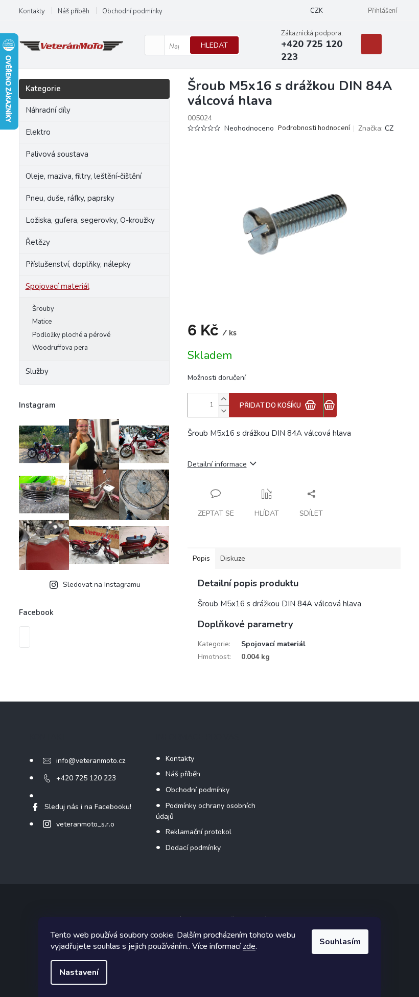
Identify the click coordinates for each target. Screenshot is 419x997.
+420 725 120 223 (86, 778)
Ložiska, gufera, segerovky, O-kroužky (90, 220)
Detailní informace (217, 464)
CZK (316, 10)
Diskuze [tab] (232, 558)
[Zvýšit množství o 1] (224, 399)
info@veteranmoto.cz (90, 761)
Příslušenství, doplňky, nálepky (78, 264)
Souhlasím (340, 941)
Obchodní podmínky (132, 11)
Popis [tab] (201, 558)
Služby (37, 371)
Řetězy (38, 242)
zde (249, 946)
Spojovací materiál (57, 286)
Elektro (38, 132)
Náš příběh (73, 11)
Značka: (375, 128)
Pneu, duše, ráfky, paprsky (70, 198)
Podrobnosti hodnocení (314, 128)
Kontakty (32, 11)
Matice (42, 321)
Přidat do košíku (270, 405)
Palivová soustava (57, 154)
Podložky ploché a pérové (71, 335)
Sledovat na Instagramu (102, 584)
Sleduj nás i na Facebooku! (87, 807)
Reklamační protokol (198, 832)
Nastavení (79, 972)
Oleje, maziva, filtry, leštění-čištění (84, 176)
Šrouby (43, 308)
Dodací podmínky (193, 848)
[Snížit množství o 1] (224, 411)
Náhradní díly (48, 110)
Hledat (214, 45)
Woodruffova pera (60, 347)
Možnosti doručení (217, 378)
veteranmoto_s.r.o (85, 824)
